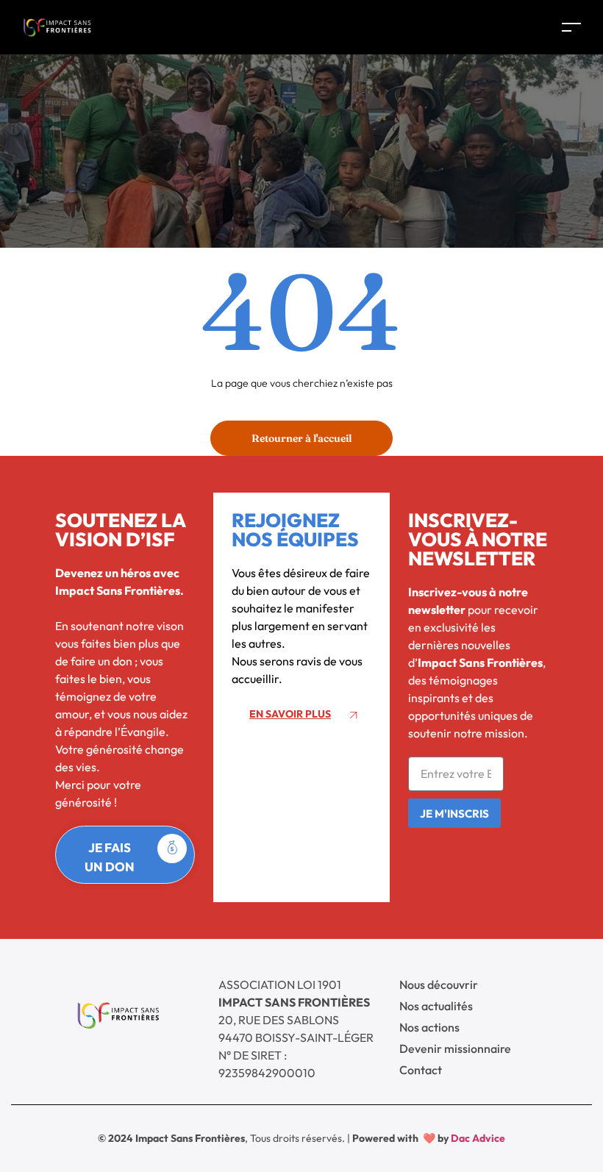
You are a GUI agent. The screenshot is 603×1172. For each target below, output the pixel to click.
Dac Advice (478, 1138)
